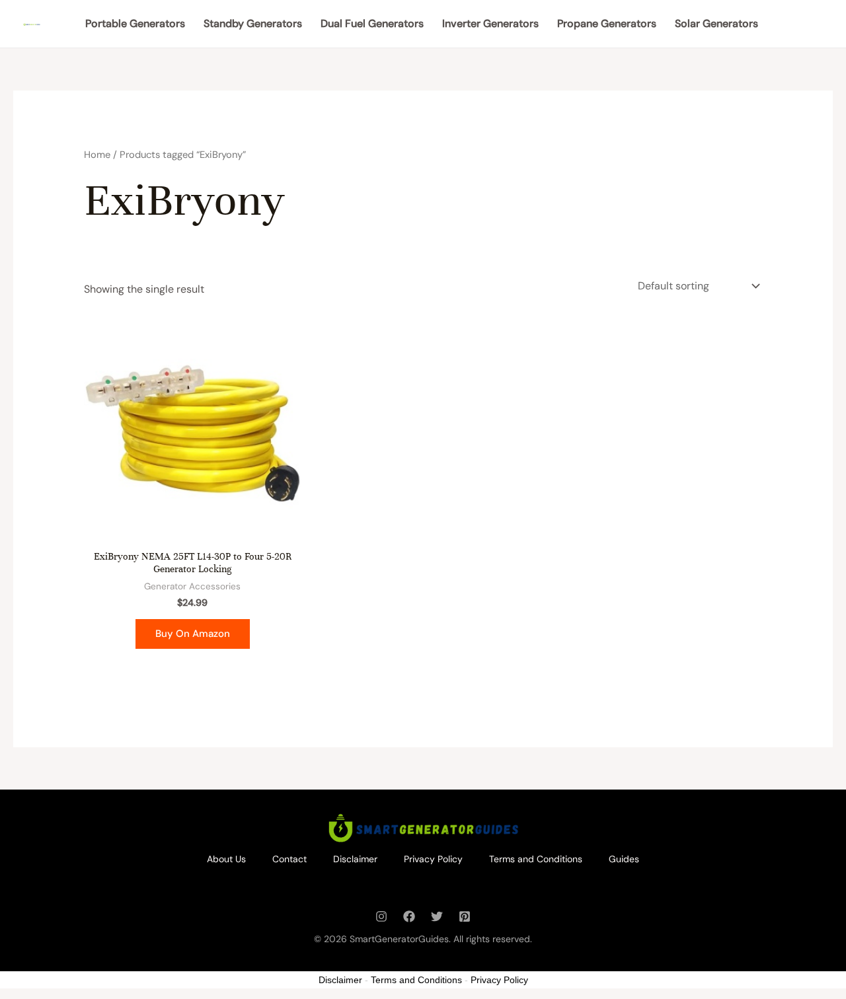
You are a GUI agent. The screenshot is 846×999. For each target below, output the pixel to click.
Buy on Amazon (192, 633)
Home (97, 154)
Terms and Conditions (535, 859)
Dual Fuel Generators (372, 23)
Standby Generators (253, 23)
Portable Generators (135, 23)
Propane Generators (606, 23)
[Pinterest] (465, 916)
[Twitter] (437, 916)
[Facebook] (409, 916)
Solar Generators (716, 23)
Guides (624, 859)
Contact (289, 859)
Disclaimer (355, 859)
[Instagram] (381, 916)
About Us (226, 859)
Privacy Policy (433, 859)
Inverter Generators (490, 23)
